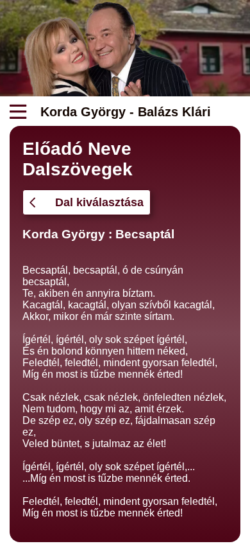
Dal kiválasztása (99, 202)
